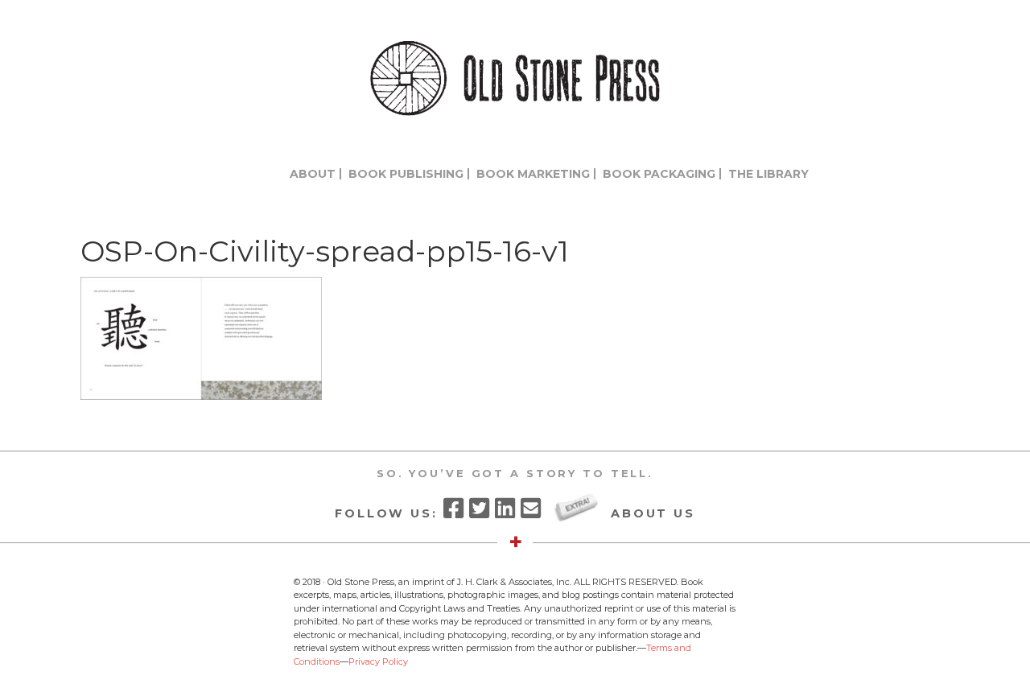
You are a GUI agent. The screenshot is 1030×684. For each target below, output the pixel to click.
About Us (653, 512)
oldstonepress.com (515, 78)
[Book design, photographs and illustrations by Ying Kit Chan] (201, 395)
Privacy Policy (378, 661)
